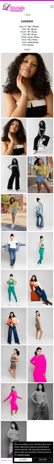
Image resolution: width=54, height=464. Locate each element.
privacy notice (24, 455)
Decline (43, 460)
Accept (23, 460)
